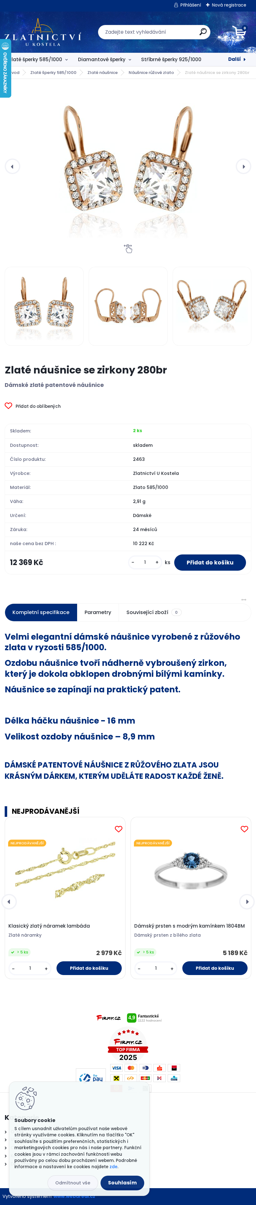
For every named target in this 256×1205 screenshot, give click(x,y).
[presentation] (12, 166)
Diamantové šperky (102, 59)
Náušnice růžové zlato (151, 73)
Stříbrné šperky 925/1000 (171, 59)
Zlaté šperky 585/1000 (35, 59)
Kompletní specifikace (40, 612)
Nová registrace (229, 5)
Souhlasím (122, 1182)
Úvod (14, 73)
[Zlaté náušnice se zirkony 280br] (128, 166)
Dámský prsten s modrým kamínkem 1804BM (189, 926)
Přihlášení (190, 5)
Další (234, 59)
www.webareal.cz (74, 1196)
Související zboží (152, 612)
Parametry (98, 612)
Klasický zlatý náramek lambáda (49, 926)
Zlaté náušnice (102, 73)
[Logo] (43, 32)
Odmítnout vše (72, 1183)
